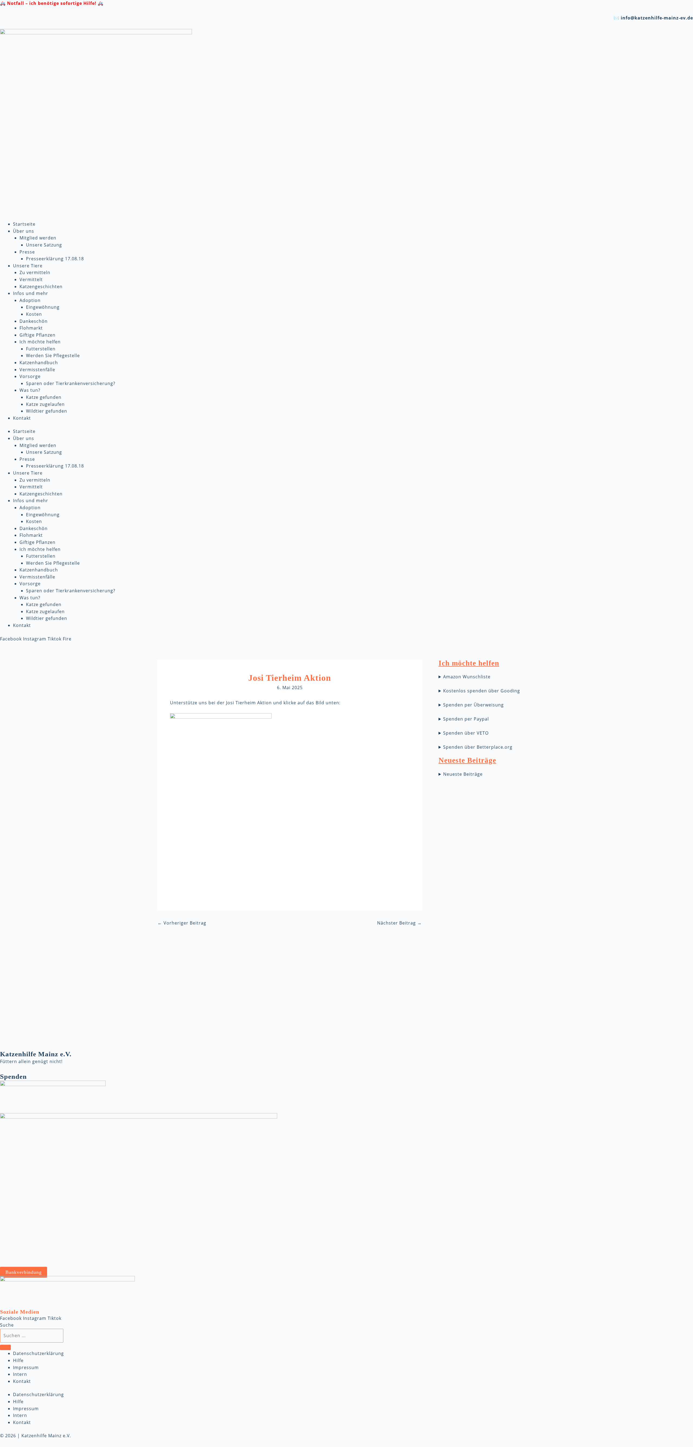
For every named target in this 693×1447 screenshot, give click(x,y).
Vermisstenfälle (37, 370)
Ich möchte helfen (40, 342)
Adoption (30, 300)
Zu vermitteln (34, 272)
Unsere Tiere (28, 266)
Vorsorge (30, 376)
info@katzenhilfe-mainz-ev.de (657, 18)
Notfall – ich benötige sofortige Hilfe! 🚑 (55, 3)
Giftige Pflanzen (37, 335)
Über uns (23, 231)
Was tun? (29, 390)
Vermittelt (31, 279)
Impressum (26, 1367)
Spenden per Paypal (466, 719)
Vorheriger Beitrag (182, 923)
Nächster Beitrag (399, 923)
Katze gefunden (43, 397)
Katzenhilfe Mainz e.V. (35, 1054)
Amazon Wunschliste (467, 677)
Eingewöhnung (43, 307)
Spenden (13, 1076)
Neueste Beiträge (463, 774)
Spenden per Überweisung (473, 705)
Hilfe (18, 1360)
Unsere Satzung (44, 245)
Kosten (34, 314)
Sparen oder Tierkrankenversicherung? (70, 383)
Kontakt (22, 418)
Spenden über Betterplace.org (477, 747)
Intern (20, 1374)
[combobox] (31, 1336)
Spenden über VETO (466, 733)
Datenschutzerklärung (38, 1353)
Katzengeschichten (41, 287)
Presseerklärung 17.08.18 (55, 259)
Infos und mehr (30, 293)
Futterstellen (40, 349)
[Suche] (5, 1347)
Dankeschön (33, 321)
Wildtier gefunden (46, 411)
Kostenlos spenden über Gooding (481, 691)
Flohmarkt (31, 328)
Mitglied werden (37, 238)
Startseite (24, 224)
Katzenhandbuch (38, 363)
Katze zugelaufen (45, 404)
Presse (27, 252)
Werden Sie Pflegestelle (53, 356)
